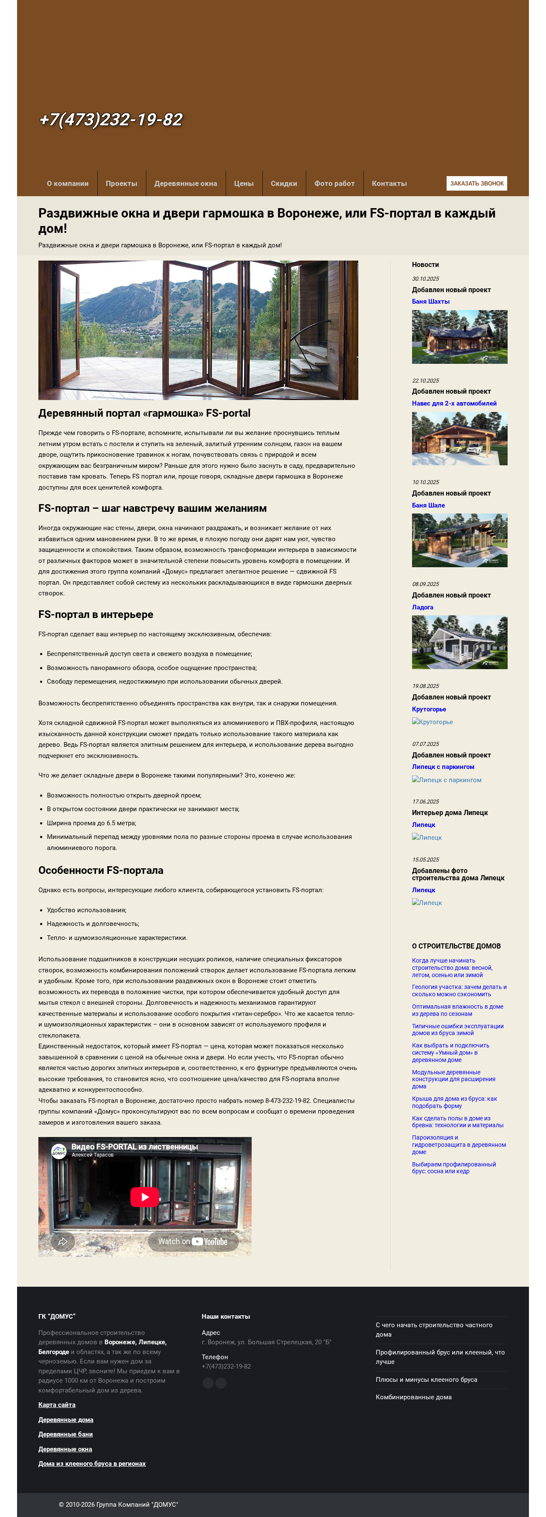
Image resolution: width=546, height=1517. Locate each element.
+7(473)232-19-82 (109, 119)
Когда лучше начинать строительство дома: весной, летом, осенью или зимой (452, 967)
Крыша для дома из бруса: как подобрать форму (454, 1102)
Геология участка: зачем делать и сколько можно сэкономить (459, 990)
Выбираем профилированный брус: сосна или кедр (454, 1168)
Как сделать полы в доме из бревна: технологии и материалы (458, 1122)
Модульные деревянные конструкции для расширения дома (454, 1079)
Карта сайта (57, 1405)
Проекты (121, 183)
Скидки (284, 183)
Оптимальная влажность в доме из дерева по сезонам (457, 1010)
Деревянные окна (185, 183)
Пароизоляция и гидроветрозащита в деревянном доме (459, 1144)
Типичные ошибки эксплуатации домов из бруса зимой (458, 1030)
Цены (244, 183)
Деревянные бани (65, 1434)
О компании (68, 183)
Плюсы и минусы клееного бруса (426, 1380)
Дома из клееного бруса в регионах (92, 1464)
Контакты (389, 183)
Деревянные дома (65, 1420)
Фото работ (334, 183)
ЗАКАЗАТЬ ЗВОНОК (477, 183)
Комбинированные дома (414, 1397)
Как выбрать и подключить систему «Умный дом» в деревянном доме (451, 1052)
